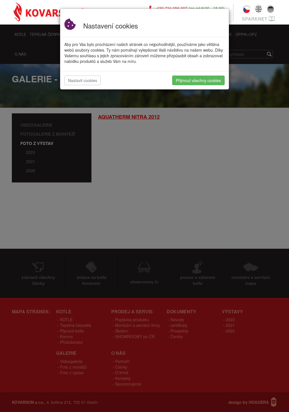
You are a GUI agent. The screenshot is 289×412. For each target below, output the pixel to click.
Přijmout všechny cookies (198, 80)
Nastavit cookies (82, 80)
